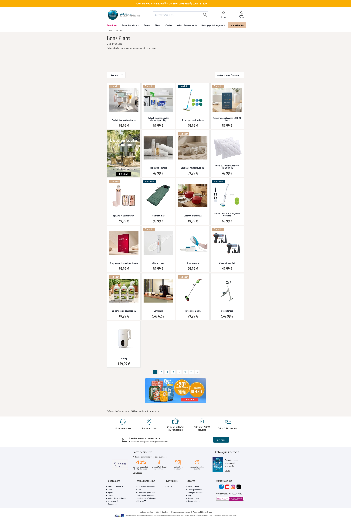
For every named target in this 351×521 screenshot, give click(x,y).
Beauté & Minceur (130, 25)
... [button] (179, 372)
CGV (157, 512)
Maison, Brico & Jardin (186, 25)
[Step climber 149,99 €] (227, 291)
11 (191, 372)
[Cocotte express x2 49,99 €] (192, 196)
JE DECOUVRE (124, 174)
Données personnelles (180, 512)
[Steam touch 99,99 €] (192, 244)
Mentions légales (146, 512)
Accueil (111, 30)
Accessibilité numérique (202, 512)
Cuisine (168, 25)
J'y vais (227, 470)
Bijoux (158, 25)
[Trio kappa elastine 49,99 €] (158, 148)
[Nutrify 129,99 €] (123, 339)
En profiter (137, 472)
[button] (155, 372)
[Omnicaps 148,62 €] (158, 291)
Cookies (165, 512)
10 (185, 372)
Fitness (147, 25)
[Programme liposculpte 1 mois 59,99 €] (123, 244)
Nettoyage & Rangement (213, 25)
